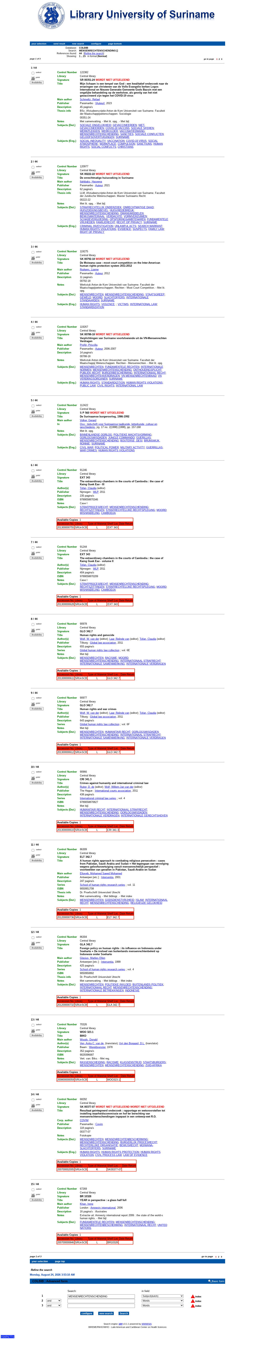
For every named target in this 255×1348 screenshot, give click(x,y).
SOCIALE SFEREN (142, 128)
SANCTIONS (144, 143)
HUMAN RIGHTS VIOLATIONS (98, 229)
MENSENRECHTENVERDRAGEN (100, 375)
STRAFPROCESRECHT (94, 507)
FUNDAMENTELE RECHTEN (122, 366)
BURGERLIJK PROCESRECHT (138, 1142)
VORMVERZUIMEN (135, 216)
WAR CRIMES (88, 450)
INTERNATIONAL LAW (143, 304)
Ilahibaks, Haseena (91, 181)
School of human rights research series (102, 884)
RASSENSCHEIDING (92, 1062)
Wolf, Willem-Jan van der (119, 786)
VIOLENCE (108, 304)
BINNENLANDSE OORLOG (96, 434)
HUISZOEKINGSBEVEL (94, 210)
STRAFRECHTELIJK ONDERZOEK (101, 207)
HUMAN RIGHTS (90, 304)
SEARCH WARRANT (150, 226)
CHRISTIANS (125, 146)
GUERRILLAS (154, 447)
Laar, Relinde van (119, 638)
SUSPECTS (140, 229)
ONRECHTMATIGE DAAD (138, 207)
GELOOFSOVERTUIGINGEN (97, 137)
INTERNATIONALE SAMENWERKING (102, 663)
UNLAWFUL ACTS (125, 226)
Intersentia (107, 877)
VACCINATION (116, 140)
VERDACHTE (114, 216)
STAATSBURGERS (154, 1062)
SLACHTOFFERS (114, 297)
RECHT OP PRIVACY (129, 222)
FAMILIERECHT (105, 222)
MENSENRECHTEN (91, 294)
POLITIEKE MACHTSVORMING (132, 434)
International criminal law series (98, 798)
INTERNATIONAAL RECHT (150, 372)
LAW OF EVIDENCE (135, 1155)
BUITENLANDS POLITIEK (147, 984)
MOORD (97, 297)
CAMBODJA (108, 513)
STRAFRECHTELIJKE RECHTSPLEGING (130, 510)
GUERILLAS (143, 437)
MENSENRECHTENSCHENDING (99, 134)
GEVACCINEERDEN (125, 125)
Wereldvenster (97, 1047)
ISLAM (140, 899)
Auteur (99, 185)
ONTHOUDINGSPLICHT (147, 369)
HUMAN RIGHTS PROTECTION (120, 1152)
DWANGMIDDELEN (131, 213)
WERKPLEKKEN (90, 131)
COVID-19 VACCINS (117, 128)
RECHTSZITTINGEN (92, 510)
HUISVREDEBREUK (122, 210)
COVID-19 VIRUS (136, 140)
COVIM (84, 1120)
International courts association (113, 790)
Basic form (218, 1281)
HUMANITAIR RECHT (117, 731)
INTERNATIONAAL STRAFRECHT (140, 660)
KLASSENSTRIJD (130, 1062)
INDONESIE (132, 990)
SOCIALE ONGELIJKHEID (95, 125)
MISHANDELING (90, 513)
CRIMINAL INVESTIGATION (96, 226)
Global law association (103, 642)
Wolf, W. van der (89, 638)
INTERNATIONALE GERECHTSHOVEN (144, 815)
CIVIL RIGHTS (105, 385)
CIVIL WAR (86, 447)
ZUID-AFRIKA (153, 1065)
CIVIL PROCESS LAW (108, 1155)
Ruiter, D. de (87, 786)
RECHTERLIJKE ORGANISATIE (99, 1145)
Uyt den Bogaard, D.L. (132, 1043)
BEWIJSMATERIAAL (92, 216)
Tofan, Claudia (88, 488)
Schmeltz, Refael (90, 99)
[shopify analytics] (7, 1337)
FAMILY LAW (156, 229)
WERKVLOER (109, 131)
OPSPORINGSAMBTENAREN (127, 219)
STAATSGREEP (155, 294)
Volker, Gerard (88, 420)
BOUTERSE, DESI (131, 440)
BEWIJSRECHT (129, 1145)
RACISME (111, 657)
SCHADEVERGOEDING (94, 219)
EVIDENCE (124, 229)
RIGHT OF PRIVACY (92, 232)
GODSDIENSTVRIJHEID (119, 899)
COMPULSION (126, 143)
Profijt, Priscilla (88, 344)
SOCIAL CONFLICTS (103, 146)
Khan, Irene (86, 1203)
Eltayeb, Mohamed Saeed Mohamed (101, 873)
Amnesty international (103, 1207)
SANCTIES (126, 134)
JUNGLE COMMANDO (121, 437)
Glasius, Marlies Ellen (92, 958)
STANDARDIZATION (92, 307)
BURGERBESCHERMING (117, 372)
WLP (95, 491)
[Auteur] (100, 103)
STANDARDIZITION (113, 382)
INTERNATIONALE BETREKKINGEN (102, 990)
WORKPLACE (108, 143)
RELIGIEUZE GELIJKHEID (146, 902)
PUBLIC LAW (88, 385)
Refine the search (93, 53)
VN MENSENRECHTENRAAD (138, 375)
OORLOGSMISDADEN (93, 437)
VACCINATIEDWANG (132, 131)
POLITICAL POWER (107, 447)
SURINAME (122, 137)
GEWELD (85, 297)
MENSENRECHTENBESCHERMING (126, 1139)
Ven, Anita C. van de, (92, 1043)
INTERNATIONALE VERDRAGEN (146, 663)
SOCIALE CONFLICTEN (149, 134)
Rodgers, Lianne (89, 269)
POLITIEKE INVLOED (118, 984)
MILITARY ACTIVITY (132, 447)
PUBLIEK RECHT (90, 372)
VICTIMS (123, 304)
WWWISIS (147, 1324)
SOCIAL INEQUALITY (93, 140)
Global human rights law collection (99, 650)
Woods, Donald (88, 1039)
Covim (99, 1124)
